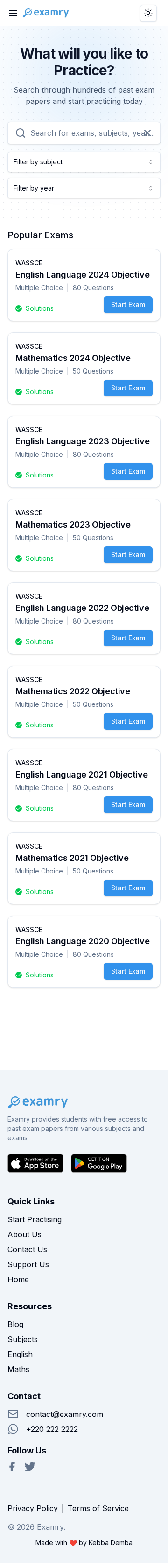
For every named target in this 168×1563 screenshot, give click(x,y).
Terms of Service (98, 1508)
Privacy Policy (32, 1508)
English (20, 1354)
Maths (18, 1369)
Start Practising (34, 1219)
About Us (24, 1234)
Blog (15, 1324)
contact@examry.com (64, 1414)
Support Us (28, 1264)
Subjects (22, 1339)
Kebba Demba (111, 1543)
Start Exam (128, 304)
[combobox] (84, 162)
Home (18, 1279)
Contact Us (27, 1249)
